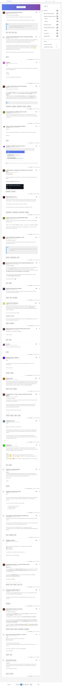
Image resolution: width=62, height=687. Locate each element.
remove (12, 372)
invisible (11, 673)
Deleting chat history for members (14, 288)
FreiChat (7, 257)
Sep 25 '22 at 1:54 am (36, 234)
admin (31, 142)
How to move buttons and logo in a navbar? (16, 634)
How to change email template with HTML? (15, 126)
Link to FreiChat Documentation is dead (15, 237)
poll (6, 32)
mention (7, 629)
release (7, 323)
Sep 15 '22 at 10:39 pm (36, 259)
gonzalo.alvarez (30, 375)
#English (27, 212)
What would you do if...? (11, 196)
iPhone (7, 388)
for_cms (24, 106)
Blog (46, 1)
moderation (26, 629)
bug (12, 32)
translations (8, 191)
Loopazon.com (29, 488)
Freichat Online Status (11, 660)
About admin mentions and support (14, 608)
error (10, 32)
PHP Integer (9, 445)
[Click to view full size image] (15, 155)
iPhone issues (9, 378)
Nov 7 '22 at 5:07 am (36, 59)
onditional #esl (21, 212)
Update (15, 584)
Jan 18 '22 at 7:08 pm (36, 417)
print (10, 339)
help (15, 32)
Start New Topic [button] (21, 7)
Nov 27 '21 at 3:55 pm (36, 561)
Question (8, 62)
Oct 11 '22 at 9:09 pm (36, 142)
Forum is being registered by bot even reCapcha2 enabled (19, 36)
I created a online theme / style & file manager (16, 86)
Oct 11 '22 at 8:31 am (36, 167)
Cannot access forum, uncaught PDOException (17, 217)
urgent (7, 297)
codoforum (12, 323)
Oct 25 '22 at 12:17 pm (36, 108)
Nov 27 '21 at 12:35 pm (36, 586)
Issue (18, 257)
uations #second (15, 212)
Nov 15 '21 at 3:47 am (36, 631)
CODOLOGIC (9, 1)
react (7, 339)
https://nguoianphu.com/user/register (13, 49)
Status (19, 415)
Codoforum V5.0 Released (12, 303)
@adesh (14, 240)
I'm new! (8, 344)
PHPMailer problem (10, 540)
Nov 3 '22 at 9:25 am (36, 83)
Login (53, 1)
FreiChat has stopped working (13, 469)
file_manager (19, 106)
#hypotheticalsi (8, 212)
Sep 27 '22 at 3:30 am (36, 214)
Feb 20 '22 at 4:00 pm (36, 375)
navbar (7, 654)
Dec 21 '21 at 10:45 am (36, 488)
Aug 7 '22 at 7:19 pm (37, 325)
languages (13, 191)
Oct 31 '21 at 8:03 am (36, 657)
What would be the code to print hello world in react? (18, 328)
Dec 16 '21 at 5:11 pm (36, 512)
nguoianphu (31, 59)
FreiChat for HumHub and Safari (13, 491)
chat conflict (15, 297)
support (12, 629)
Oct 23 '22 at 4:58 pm (36, 123)
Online (15, 415)
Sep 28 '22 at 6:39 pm (36, 193)
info (7, 283)
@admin (17, 15)
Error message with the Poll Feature (14, 12)
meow (32, 657)
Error (11, 584)
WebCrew (30, 108)
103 (31, 684)
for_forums (29, 106)
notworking (11, 534)
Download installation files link (13, 589)
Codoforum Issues (10, 420)
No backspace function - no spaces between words (17, 564)
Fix (21, 584)
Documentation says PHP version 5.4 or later (16, 111)
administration (20, 629)
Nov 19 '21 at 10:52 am (36, 605)
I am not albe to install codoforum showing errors (17, 515)
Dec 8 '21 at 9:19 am (36, 537)
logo (11, 654)
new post (7, 372)
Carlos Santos (30, 605)
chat (11, 388)
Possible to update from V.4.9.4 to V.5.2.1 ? (15, 145)
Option (12, 415)
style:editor (14, 106)
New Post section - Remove (12, 357)
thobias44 (31, 325)
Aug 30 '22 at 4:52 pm (36, 285)
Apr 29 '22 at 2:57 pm (36, 354)
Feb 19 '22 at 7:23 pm (36, 391)
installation (8, 603)
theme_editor (8, 106)
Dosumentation (13, 257)
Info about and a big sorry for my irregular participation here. (20, 262)
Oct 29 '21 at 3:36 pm (36, 676)
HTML (7, 140)
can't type (14, 388)
